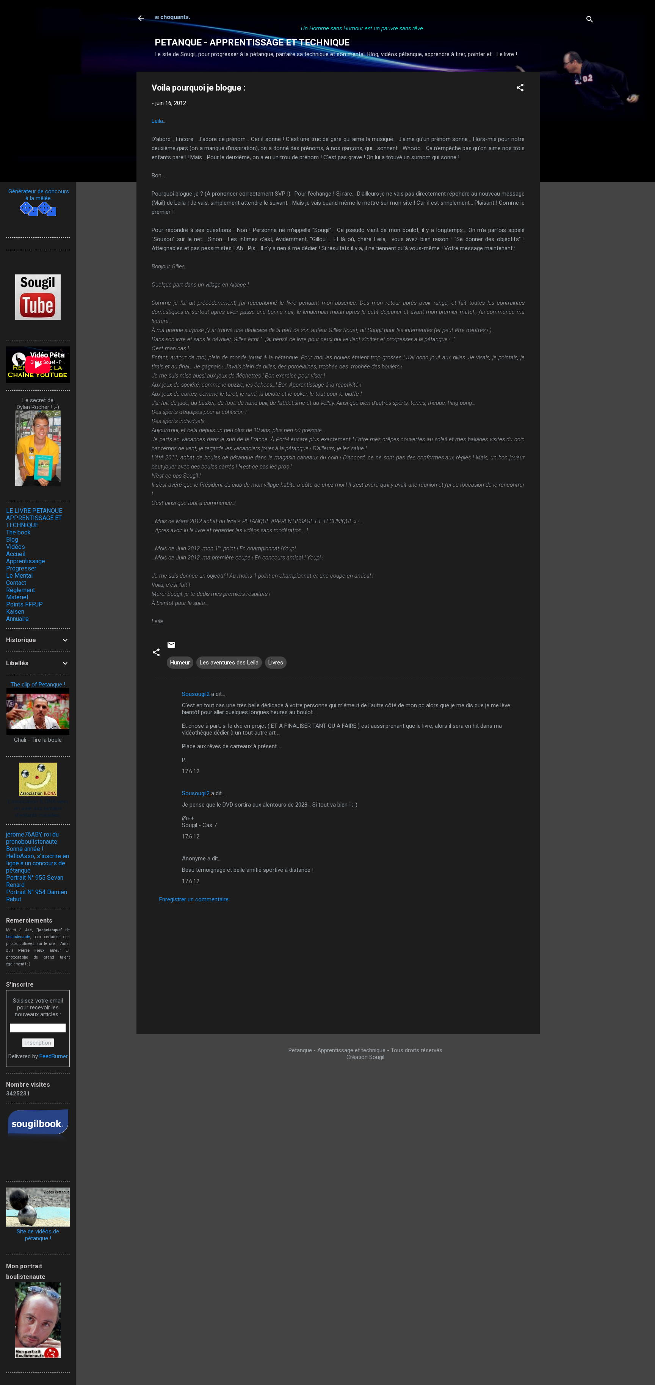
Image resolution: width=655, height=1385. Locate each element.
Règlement (20, 590)
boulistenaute (18, 937)
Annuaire (17, 618)
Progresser (21, 568)
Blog (12, 539)
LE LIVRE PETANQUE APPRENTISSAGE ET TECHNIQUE (34, 518)
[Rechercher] (589, 20)
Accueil (15, 554)
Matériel (17, 597)
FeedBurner (53, 1056)
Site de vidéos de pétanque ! (38, 1235)
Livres (275, 662)
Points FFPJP (24, 604)
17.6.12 (190, 771)
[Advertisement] (570, 185)
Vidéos (15, 546)
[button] (520, 89)
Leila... (159, 121)
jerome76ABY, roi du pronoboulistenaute (32, 838)
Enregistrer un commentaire (194, 899)
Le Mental (19, 575)
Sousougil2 (196, 694)
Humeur (180, 662)
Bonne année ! (25, 848)
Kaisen (15, 611)
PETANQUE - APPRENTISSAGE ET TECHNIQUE (252, 42)
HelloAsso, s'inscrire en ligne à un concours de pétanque (37, 863)
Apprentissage (25, 561)
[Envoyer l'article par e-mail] (171, 647)
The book (18, 532)
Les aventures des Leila (229, 662)
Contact (16, 582)
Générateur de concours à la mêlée (38, 195)
